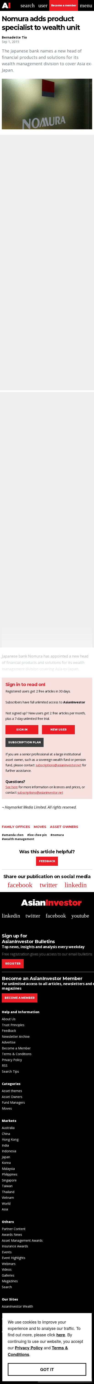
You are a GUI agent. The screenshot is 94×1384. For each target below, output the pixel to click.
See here (11, 787)
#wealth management (18, 839)
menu (86, 5)
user (42, 5)
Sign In (22, 729)
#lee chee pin (37, 835)
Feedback (47, 861)
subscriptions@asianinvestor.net (58, 765)
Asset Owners (64, 827)
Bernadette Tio (14, 37)
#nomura (57, 835)
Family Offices (16, 827)
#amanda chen (13, 835)
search (28, 5)
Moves (40, 827)
